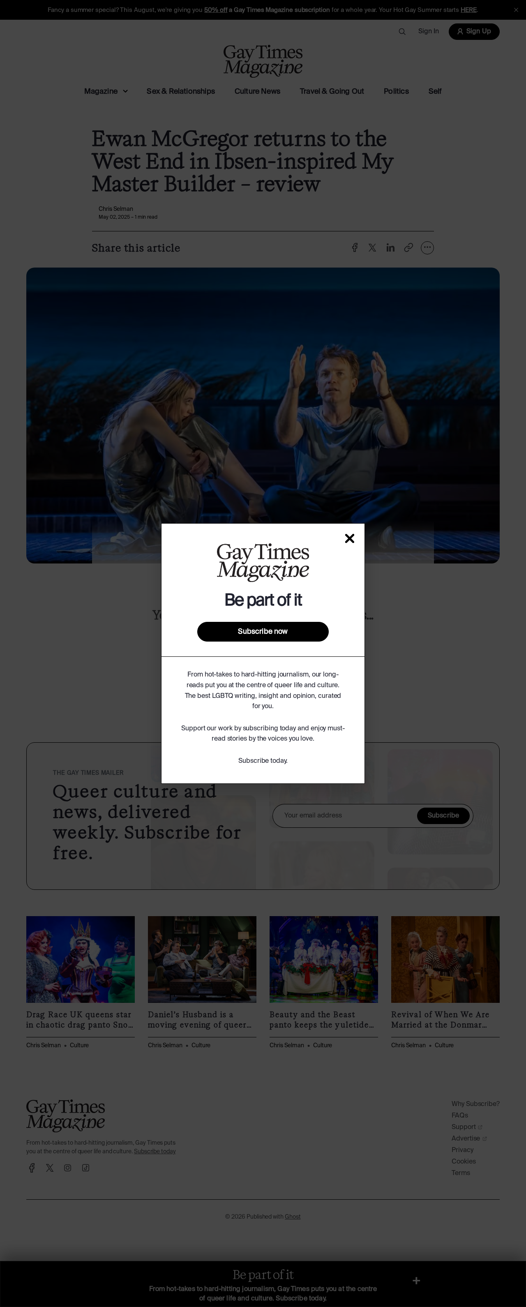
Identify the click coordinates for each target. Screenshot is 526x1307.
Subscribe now (263, 631)
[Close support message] (349, 538)
